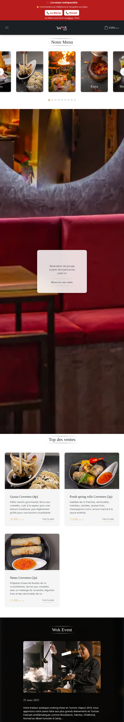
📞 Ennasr (72, 12)
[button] (49, 100)
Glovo (70, 17)
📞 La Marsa (53, 12)
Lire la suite (48, 519)
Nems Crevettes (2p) (23, 577)
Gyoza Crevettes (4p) (24, 496)
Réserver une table (62, 282)
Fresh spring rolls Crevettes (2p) (91, 496)
